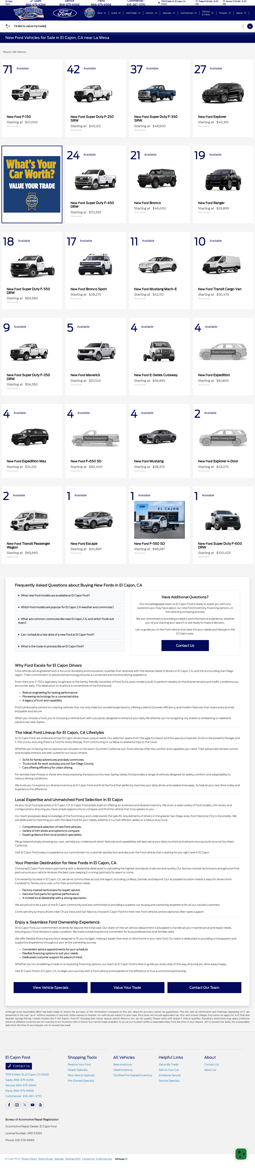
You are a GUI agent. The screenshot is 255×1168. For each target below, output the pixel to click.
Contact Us (185, 646)
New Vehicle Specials (81, 1075)
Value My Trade (168, 1064)
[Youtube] (32, 1105)
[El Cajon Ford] (45, 13)
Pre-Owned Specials (81, 1080)
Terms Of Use (45, 1158)
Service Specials (169, 1080)
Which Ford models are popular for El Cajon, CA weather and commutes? (67, 607)
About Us (210, 1069)
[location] (159, 3)
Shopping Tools (82, 1057)
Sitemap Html (73, 1158)
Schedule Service (170, 1075)
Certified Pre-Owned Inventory (132, 1075)
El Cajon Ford (12, 1158)
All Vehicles (124, 1057)
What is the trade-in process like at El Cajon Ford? (52, 646)
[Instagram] (17, 1105)
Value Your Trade (127, 988)
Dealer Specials (78, 1069)
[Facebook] (9, 1105)
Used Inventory (123, 1069)
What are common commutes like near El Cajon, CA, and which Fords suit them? (66, 620)
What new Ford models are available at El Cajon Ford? (55, 595)
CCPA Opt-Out (104, 1158)
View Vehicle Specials (50, 988)
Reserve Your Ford (79, 1064)
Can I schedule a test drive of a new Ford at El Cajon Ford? (57, 634)
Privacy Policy (29, 1158)
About (210, 1057)
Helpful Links (171, 1057)
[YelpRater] (40, 1105)
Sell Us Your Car (169, 1069)
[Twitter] (25, 1105)
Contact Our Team (204, 988)
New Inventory (122, 1064)
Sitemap (59, 1158)
